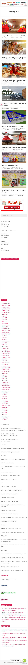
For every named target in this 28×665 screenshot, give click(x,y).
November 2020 (6, 353)
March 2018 (5, 401)
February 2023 (5, 325)
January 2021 (5, 350)
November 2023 (6, 309)
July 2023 (4, 316)
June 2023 (4, 318)
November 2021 (6, 341)
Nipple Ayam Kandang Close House (17, 616)
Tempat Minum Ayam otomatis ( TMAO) (14, 36)
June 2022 (4, 337)
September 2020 (6, 357)
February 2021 (5, 348)
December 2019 (6, 366)
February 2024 (5, 307)
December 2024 (6, 303)
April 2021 (4, 344)
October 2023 (5, 310)
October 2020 (5, 355)
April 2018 (4, 400)
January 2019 (5, 384)
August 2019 (5, 373)
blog (3, 129)
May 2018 (4, 398)
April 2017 (4, 409)
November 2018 (6, 387)
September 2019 (6, 371)
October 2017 (5, 407)
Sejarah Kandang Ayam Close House (12, 126)
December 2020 (6, 351)
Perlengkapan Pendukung (7, 168)
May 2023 (4, 319)
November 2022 (6, 330)
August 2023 (5, 314)
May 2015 (4, 412)
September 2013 (6, 416)
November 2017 (6, 405)
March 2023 (5, 323)
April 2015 (4, 414)
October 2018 (5, 389)
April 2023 (4, 321)
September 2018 (6, 391)
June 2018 (4, 396)
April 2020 (4, 360)
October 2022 (5, 332)
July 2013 (4, 419)
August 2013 (5, 418)
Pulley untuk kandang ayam (10, 165)
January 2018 (5, 403)
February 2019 (5, 382)
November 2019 (6, 368)
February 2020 (5, 362)
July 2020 (4, 359)
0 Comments (14, 39)
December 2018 (6, 385)
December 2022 (6, 328)
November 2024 (6, 305)
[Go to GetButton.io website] (24, 663)
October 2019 (5, 369)
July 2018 (4, 394)
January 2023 (5, 326)
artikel (22, 60)
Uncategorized (7, 129)
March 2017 (5, 410)
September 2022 (6, 334)
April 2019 (4, 378)
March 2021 (5, 346)
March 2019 (5, 380)
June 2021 (4, 343)
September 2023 (6, 312)
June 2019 (4, 376)
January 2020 (5, 364)
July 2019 (4, 375)
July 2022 (4, 335)
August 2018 (5, 393)
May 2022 (4, 339)
